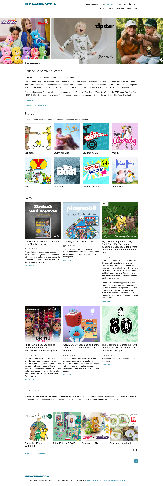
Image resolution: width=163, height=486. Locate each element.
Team (119, 4)
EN (137, 4)
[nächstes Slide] (136, 450)
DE (135, 4)
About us (103, 8)
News (129, 8)
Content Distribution (90, 4)
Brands (111, 8)
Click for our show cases (34, 453)
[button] (127, 4)
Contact (135, 8)
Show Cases (120, 8)
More (29, 100)
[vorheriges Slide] (133, 450)
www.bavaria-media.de (94, 480)
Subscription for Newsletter (35, 106)
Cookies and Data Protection (111, 480)
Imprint (123, 480)
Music (102, 4)
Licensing (111, 4)
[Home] (40, 4)
